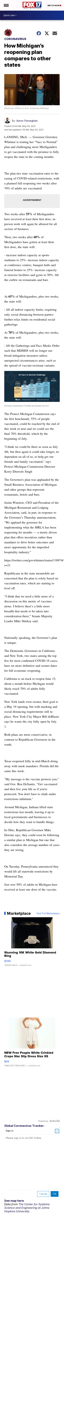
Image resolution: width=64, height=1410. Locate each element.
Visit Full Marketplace (48, 913)
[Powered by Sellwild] (54, 1121)
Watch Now (53, 5)
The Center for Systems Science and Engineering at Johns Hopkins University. (27, 1207)
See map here (14, 1200)
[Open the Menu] (6, 5)
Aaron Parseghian (27, 120)
